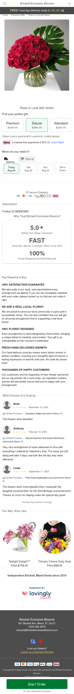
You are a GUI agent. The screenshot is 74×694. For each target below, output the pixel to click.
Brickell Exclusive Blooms (37, 3)
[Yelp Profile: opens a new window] (40, 641)
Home (5, 14)
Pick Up (29, 159)
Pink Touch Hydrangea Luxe (39, 477)
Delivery (10, 161)
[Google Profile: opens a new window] (33, 641)
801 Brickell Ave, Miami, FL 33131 (37, 623)
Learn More (57, 142)
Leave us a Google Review (37, 652)
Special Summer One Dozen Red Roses (45, 438)
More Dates (62, 168)
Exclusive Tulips (33, 413)
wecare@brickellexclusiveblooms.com (37, 630)
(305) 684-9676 (37, 626)
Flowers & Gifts (18, 14)
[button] (67, 686)
